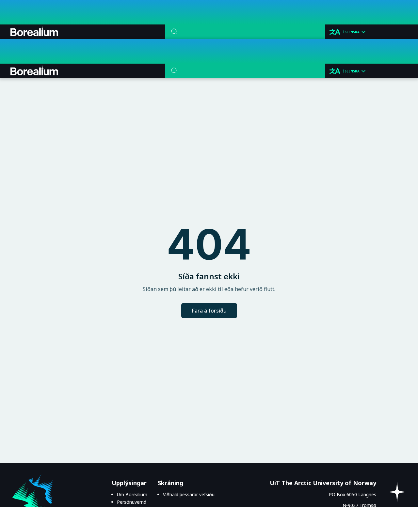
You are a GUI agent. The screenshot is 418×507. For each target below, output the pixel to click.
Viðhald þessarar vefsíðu (189, 494)
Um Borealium (132, 494)
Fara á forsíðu (209, 310)
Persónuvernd (131, 502)
